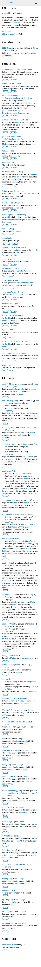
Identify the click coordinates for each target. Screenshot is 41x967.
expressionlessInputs (10, 120)
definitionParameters (10, 96)
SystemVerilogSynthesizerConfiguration (20, 682)
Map (11, 191)
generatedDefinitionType (11, 111)
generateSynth (7, 679)
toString (5, 890)
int (13, 163)
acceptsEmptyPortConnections (14, 70)
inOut (14, 194)
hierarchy (17, 177)
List (22, 96)
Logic (14, 25)
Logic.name (33, 585)
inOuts (4, 191)
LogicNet (17, 22)
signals (5, 315)
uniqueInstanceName (25, 283)
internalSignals (7, 215)
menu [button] (4, 2)
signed (4, 330)
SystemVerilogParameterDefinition (18, 98)
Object (4, 34)
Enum (29, 476)
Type (16, 304)
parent (4, 259)
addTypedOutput (8, 624)
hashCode (6, 163)
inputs (4, 203)
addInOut (5, 384)
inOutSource (7, 750)
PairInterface (28, 541)
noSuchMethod (8, 864)
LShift (4, 48)
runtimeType (7, 304)
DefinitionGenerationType (14, 139)
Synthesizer (19, 273)
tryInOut (5, 900)
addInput (5, 427)
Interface (27, 473)
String (35, 48)
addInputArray (7, 444)
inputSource (6, 776)
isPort (4, 850)
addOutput (6, 500)
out (3, 238)
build (4, 156)
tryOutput (5, 923)
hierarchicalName (8, 172)
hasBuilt (5, 151)
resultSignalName (9, 292)
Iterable (19, 215)
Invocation (18, 864)
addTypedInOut (8, 563)
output (14, 250)
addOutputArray (8, 514)
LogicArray (9, 411)
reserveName (7, 280)
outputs (5, 247)
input (18, 122)
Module (13, 34)
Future (12, 656)
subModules (7, 342)
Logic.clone (6, 580)
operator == (6, 945)
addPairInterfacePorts (10, 539)
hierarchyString (8, 710)
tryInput (5, 911)
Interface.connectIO (10, 491)
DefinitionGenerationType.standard (15, 113)
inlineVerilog (7, 722)
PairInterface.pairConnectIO (13, 551)
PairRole (26, 544)
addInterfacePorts (9, 471)
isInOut (5, 807)
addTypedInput (7, 595)
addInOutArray (7, 401)
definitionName (8, 84)
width (4, 365)
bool (30, 70)
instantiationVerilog (9, 791)
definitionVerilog (8, 665)
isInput (4, 822)
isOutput (5, 836)
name (4, 229)
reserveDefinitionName (10, 268)
